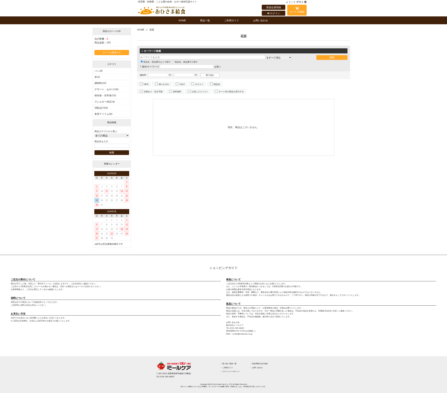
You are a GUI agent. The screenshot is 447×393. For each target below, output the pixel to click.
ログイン (274, 13)
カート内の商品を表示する (231, 91)
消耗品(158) (101, 107)
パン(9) (98, 70)
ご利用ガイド (231, 20)
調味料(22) (100, 82)
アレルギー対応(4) (104, 101)
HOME (182, 20)
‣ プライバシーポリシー (230, 371)
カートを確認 (297, 11)
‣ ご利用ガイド (227, 367)
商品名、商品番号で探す (186, 62)
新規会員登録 (273, 7)
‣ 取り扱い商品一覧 (228, 363)
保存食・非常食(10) (105, 95)
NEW (146, 84)
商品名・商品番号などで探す (157, 62)
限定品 (217, 84)
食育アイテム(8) (103, 113)
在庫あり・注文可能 (153, 91)
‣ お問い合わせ (257, 367)
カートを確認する (112, 52)
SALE (182, 84)
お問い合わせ (260, 20)
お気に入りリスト (200, 91)
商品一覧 (205, 20)
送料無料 (177, 91)
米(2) (97, 76)
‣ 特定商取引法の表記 (259, 363)
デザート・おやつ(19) (106, 89)
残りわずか (164, 84)
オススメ (199, 84)
